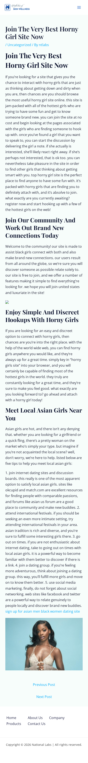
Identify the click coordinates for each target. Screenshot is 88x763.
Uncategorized (19, 44)
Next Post (44, 696)
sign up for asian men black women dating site (42, 611)
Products (13, 723)
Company (57, 717)
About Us (35, 717)
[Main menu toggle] (79, 7)
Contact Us (36, 723)
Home (11, 717)
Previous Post (44, 684)
